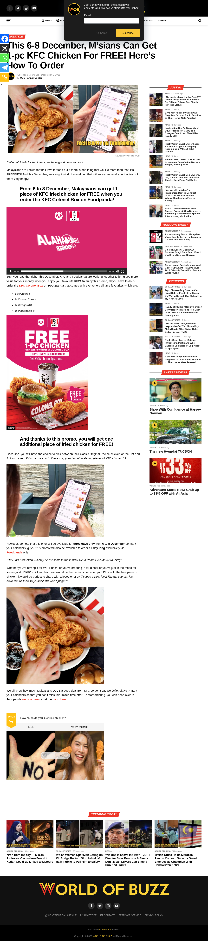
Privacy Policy (154, 915)
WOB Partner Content (31, 78)
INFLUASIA (105, 929)
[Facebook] (4, 38)
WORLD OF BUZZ (102, 936)
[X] (4, 48)
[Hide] (1, 85)
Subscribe (128, 33)
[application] (66, 241)
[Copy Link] (4, 77)
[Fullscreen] (122, 271)
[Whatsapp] (4, 58)
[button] (66, 240)
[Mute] (117, 271)
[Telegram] (4, 67)
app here (60, 699)
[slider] (64, 271)
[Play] (10, 271)
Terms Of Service (130, 915)
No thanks (102, 33)
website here (30, 699)
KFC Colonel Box (31, 285)
